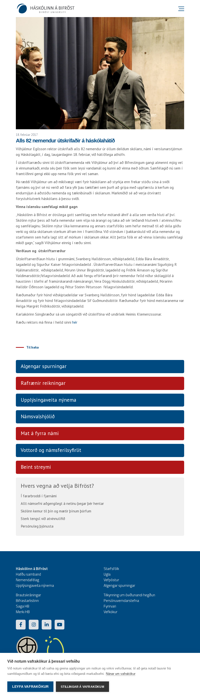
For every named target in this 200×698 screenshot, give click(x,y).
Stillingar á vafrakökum (82, 686)
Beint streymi (36, 467)
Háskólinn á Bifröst (32, 568)
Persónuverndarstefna (121, 600)
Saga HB (22, 606)
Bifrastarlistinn (27, 600)
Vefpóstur (111, 580)
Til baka (32, 347)
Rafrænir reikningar (43, 383)
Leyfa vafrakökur (30, 686)
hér (74, 322)
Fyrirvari (110, 606)
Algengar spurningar (44, 366)
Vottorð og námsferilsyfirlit (51, 450)
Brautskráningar (28, 595)
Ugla (107, 574)
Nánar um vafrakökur (120, 674)
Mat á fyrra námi (40, 433)
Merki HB (23, 612)
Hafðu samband (28, 574)
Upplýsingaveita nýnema (48, 400)
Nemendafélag (27, 580)
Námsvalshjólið (38, 416)
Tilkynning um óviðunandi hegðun (129, 595)
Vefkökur (110, 612)
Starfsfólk (111, 568)
